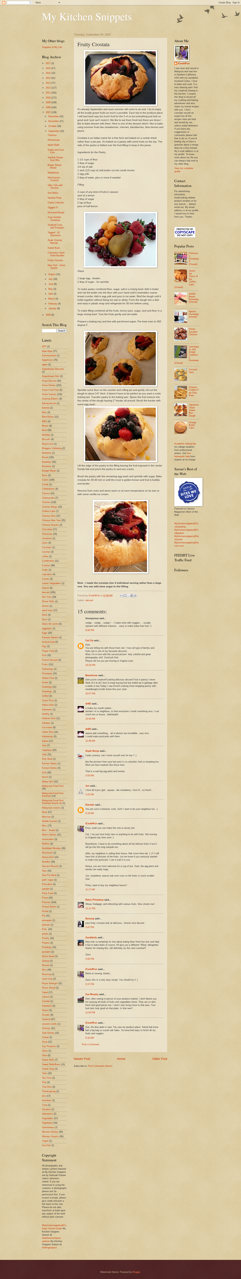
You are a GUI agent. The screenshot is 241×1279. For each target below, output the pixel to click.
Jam (44, 745)
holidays (46, 723)
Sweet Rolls (48, 1059)
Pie (43, 915)
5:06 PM (89, 959)
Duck (44, 619)
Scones (46, 1015)
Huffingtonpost (49, 1247)
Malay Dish (47, 781)
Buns (44, 475)
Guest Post (48, 700)
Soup (44, 1041)
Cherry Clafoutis (56, 202)
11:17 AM (90, 889)
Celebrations (48, 488)
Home (121, 1059)
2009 (48, 102)
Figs (44, 646)
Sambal (46, 1001)
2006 (48, 314)
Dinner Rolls (48, 601)
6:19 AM (89, 813)
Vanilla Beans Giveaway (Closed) (194, 297)
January (52, 308)
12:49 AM (90, 741)
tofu (44, 1096)
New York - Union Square (56, 266)
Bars (44, 412)
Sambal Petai (54, 197)
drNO (88, 703)
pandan (45, 888)
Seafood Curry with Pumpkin (56, 226)
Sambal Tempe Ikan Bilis (55, 158)
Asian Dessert (49, 380)
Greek (45, 682)
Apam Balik (53, 145)
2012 (48, 87)
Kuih (44, 772)
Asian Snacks (49, 394)
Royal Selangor (50, 983)
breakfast (47, 462)
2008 (48, 107)
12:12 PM (90, 908)
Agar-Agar (47, 351)
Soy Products (49, 1046)
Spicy (45, 1050)
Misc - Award (48, 830)
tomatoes (47, 1100)
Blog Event (47, 443)
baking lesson (49, 403)
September (54, 131)
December (53, 116)
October (52, 126)
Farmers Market (50, 637)
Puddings (47, 947)
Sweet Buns (54, 248)
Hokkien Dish (49, 718)
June (51, 284)
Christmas (47, 534)
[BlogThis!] (125, 595)
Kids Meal (47, 759)
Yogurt (45, 1141)
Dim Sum (47, 597)
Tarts (44, 1073)
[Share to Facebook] (132, 595)
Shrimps (46, 1028)
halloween (47, 709)
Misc (44, 825)
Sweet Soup (48, 1068)
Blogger (136, 1272)
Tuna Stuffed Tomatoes (54, 218)
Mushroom (47, 852)
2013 (48, 83)
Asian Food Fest (50, 390)
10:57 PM (90, 693)
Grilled (45, 696)
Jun (87, 785)
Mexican (46, 816)
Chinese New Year (51, 520)
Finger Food (48, 651)
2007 (48, 112)
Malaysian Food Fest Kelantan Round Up (53, 801)
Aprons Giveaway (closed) (194, 314)
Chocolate (47, 529)
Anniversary (54, 140)
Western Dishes (50, 1131)
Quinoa (45, 961)
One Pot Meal (49, 875)
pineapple (47, 920)
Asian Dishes (49, 385)
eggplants (47, 628)
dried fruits (47, 610)
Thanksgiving (49, 1091)
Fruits (45, 664)
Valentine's (47, 1113)
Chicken (46, 502)
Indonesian (47, 736)
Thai (44, 1082)
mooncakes (48, 839)
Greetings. (47, 691)
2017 (48, 63)
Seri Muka (53, 193)
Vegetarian (47, 1122)
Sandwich (47, 1005)
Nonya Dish (48, 857)
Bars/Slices (48, 416)
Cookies (46, 565)
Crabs (45, 570)
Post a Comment (90, 1044)
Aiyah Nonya (92, 751)
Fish (44, 655)
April (51, 293)
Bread (45, 457)
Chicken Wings (49, 507)
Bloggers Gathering (52, 448)
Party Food (47, 893)
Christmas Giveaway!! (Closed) (194, 258)
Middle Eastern (49, 821)
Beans (45, 425)
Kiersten (89, 804)
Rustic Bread (48, 987)
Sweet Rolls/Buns (51, 1064)
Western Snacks (50, 1136)
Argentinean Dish (50, 376)
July (50, 279)
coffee (45, 556)
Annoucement (49, 355)
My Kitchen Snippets (87, 16)
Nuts (44, 870)
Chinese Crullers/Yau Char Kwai (194, 391)
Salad (45, 992)
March (51, 298)
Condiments (48, 560)
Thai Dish (47, 1087)
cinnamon (47, 538)
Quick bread (48, 956)
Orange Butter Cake (192, 425)
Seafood (46, 1019)
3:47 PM (89, 927)
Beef (44, 430)
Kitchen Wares (49, 763)
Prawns (46, 942)
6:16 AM (89, 1038)
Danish (45, 588)
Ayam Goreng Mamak (55, 241)
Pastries (46, 902)
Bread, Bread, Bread (55, 166)
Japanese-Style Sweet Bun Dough (194, 410)
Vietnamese (48, 1127)
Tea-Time (47, 1078)
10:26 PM (90, 665)
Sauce (45, 1010)
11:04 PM (90, 1012)
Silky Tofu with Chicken (55, 186)
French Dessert (50, 660)
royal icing (47, 978)
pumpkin (46, 951)
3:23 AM (89, 794)
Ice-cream (47, 727)
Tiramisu (52, 135)
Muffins (46, 843)
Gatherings (47, 669)
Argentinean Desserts (53, 369)
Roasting (46, 974)
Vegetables (47, 1118)
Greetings (47, 687)
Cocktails (47, 547)
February (53, 303)
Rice (44, 969)
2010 (48, 97)
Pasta (45, 897)
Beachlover (91, 675)
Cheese (46, 493)
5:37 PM (89, 984)
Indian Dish (47, 732)
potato (45, 933)
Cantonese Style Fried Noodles (56, 254)
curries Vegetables (51, 583)
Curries (45, 579)
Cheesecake (48, 497)
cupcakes (47, 574)
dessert (89, 600)
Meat (44, 812)
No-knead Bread (56, 212)
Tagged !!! (53, 207)
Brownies (46, 466)
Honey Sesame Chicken (193, 332)
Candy (45, 484)
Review (45, 965)
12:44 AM (90, 718)
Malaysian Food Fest (53, 786)
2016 (48, 68)
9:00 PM (89, 630)
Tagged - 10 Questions (54, 233)
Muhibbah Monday (51, 848)
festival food (48, 642)
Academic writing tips (185, 443)
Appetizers (47, 360)
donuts (45, 606)
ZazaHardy (91, 937)
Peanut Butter (49, 906)
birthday (46, 434)
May (50, 289)
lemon (45, 777)
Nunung (89, 918)
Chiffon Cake (48, 511)
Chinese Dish (49, 516)
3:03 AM (89, 775)
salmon (45, 996)
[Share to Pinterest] (135, 595)
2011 (48, 92)
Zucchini (46, 1145)
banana (45, 407)
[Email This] (121, 595)
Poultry (45, 938)
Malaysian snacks (51, 807)
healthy (45, 714)
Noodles (46, 861)
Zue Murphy (91, 994)
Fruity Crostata (55, 260)
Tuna (44, 1105)
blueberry (46, 453)
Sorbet (45, 1037)
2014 (48, 78)
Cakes (45, 479)
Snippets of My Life (52, 47)
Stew (44, 1055)
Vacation (46, 1109)
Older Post (159, 1059)
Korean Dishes (49, 768)
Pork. (44, 929)
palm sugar (47, 879)
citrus (45, 542)
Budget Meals (49, 470)
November (53, 121)
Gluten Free (48, 678)
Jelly (44, 754)
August (52, 274)
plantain (46, 924)
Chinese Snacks (50, 525)
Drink (44, 614)
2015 (48, 73)
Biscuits (46, 439)
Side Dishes (48, 1033)
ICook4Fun (91, 823)
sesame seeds (49, 1024)
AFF (44, 346)
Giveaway (47, 673)
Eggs (44, 633)
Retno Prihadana (94, 899)
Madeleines (53, 172)
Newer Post (82, 1059)
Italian (45, 741)
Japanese (47, 750)
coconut (46, 551)
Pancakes (47, 884)
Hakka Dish (48, 705)
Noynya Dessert (50, 866)
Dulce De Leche (50, 624)
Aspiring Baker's (50, 398)
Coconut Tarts (193, 370)
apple (44, 364)
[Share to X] (128, 595)
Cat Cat (89, 640)
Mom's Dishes (49, 834)
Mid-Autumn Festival (54, 179)
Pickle (45, 911)
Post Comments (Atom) (100, 1066)
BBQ (44, 421)
